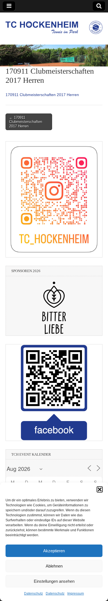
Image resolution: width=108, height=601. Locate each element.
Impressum (75, 593)
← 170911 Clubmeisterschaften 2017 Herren (25, 121)
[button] (99, 489)
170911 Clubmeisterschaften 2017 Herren (42, 94)
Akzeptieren (54, 550)
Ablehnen (54, 566)
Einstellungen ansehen (54, 581)
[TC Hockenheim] (54, 24)
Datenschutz (33, 593)
